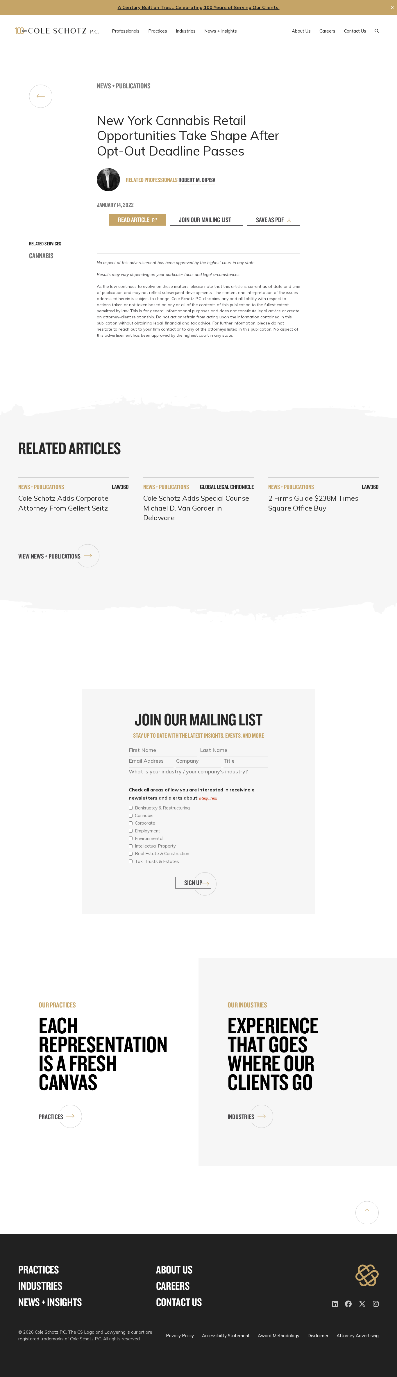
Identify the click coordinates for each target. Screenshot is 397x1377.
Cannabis (41, 255)
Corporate (145, 823)
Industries (241, 1116)
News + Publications (124, 85)
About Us (174, 1269)
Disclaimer (317, 1335)
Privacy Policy (180, 1335)
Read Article (133, 219)
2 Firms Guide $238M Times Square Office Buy (313, 503)
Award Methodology (278, 1335)
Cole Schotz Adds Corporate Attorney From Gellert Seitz (63, 503)
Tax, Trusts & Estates (157, 861)
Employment (147, 831)
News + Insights (50, 1302)
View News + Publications (49, 556)
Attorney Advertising (358, 1335)
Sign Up (193, 882)
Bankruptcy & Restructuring (162, 808)
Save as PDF (270, 219)
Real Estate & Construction (162, 853)
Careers (172, 1286)
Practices (51, 1116)
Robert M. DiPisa (196, 179)
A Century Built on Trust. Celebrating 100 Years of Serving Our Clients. (199, 7)
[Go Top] (367, 1212)
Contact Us (179, 1302)
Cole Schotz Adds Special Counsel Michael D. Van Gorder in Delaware (197, 508)
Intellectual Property (155, 846)
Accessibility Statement (226, 1335)
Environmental (149, 838)
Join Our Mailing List (205, 219)
